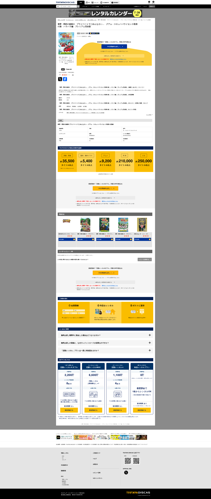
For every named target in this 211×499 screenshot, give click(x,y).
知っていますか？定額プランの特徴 (99, 433)
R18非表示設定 (65, 484)
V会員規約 (63, 444)
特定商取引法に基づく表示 (120, 444)
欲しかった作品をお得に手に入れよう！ (82, 433)
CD (89, 2)
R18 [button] (151, 6)
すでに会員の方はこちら (121, 51)
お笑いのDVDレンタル (91, 19)
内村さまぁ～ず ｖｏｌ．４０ (141, 234)
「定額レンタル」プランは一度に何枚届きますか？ (80, 350)
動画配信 (116, 2)
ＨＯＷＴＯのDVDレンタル (80, 19)
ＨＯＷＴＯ (84, 36)
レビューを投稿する (144, 259)
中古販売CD (106, 2)
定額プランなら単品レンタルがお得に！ (119, 433)
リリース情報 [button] (95, 6)
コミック (96, 2)
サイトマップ (144, 444)
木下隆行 (85, 106)
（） (72, 75)
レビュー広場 (96, 473)
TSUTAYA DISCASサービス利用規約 (74, 444)
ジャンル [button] (84, 6)
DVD (81, 2)
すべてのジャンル (70, 19)
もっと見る (148, 114)
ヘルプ (145, 6)
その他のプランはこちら (106, 51)
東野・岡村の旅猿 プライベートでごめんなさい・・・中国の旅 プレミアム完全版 (85, 112)
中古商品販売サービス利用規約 (90, 444)
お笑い (89, 36)
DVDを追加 (61, 239)
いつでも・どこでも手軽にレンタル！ (63, 433)
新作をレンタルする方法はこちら (118, 59)
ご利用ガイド (137, 6)
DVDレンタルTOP (61, 19)
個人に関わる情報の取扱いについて (105, 444)
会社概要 (58, 444)
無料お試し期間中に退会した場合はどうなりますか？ (81, 335)
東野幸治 (69, 106)
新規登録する (69, 410)
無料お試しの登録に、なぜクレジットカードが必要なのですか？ (85, 343)
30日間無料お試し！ (114, 47)
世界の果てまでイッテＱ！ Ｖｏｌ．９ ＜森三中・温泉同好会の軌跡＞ (75, 234)
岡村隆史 (74, 106)
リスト (149, 3)
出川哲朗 (80, 106)
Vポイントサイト (97, 478)
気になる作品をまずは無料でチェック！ (137, 433)
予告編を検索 (69, 69)
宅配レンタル (65, 479)
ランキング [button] (106, 6)
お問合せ (95, 464)
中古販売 (64, 483)
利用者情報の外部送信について (134, 444)
